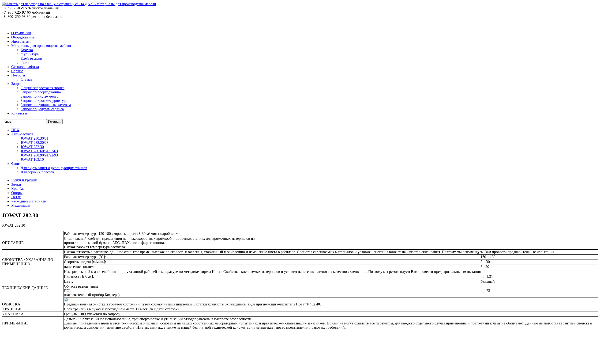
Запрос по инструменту (39, 96)
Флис (25, 63)
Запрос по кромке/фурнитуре (44, 101)
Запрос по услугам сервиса (42, 109)
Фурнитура (30, 54)
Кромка (27, 50)
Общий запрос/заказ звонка (42, 88)
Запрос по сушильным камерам (46, 105)
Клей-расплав (32, 58)
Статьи (26, 79)
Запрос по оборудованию (41, 92)
